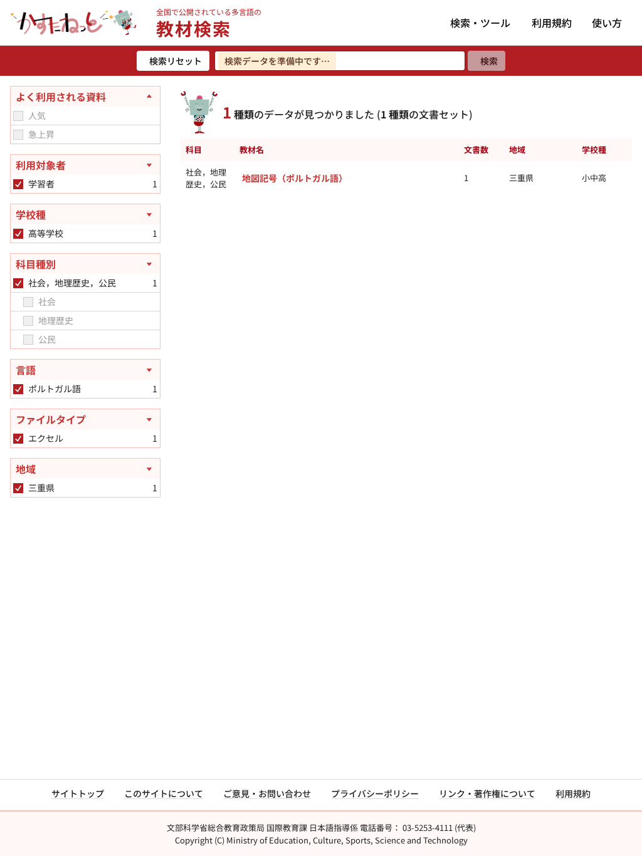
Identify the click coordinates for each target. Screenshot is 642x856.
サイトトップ (77, 793)
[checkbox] (18, 116)
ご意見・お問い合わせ (267, 793)
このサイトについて (163, 793)
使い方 (607, 22)
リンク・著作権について (487, 793)
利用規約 (552, 22)
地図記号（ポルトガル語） (294, 178)
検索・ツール (480, 22)
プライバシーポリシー (375, 793)
